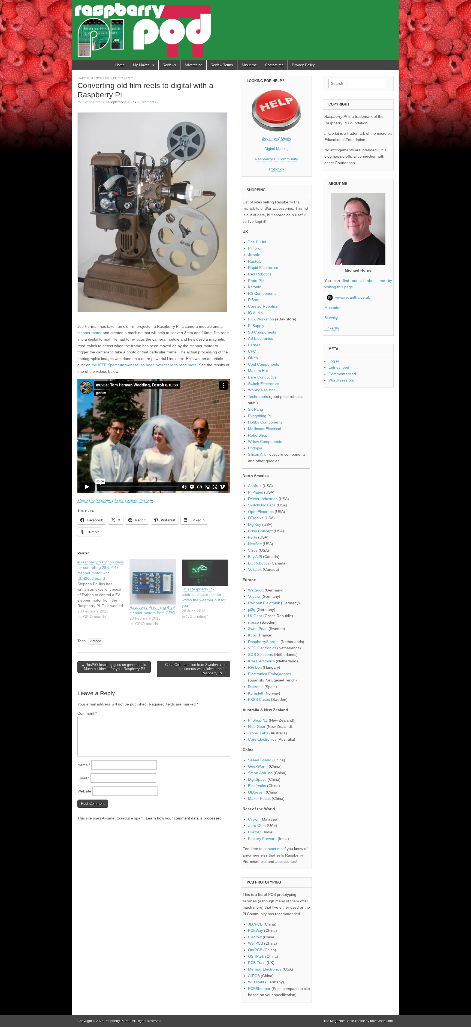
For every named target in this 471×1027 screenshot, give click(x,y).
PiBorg (253, 300)
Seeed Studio (259, 760)
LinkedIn (331, 328)
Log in (333, 361)
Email (83, 778)
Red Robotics (259, 274)
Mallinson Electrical (264, 429)
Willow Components (265, 441)
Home (120, 65)
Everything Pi (259, 416)
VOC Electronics (262, 648)
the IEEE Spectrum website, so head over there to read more (144, 365)
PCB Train (256, 962)
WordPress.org (341, 380)
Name (83, 765)
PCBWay (255, 930)
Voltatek (255, 569)
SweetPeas (257, 628)
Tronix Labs (258, 733)
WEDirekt (256, 982)
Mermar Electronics (265, 969)
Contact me (274, 65)
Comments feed (342, 374)
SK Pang (255, 409)
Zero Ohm (257, 825)
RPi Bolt (255, 667)
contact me (273, 848)
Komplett (255, 693)
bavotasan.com (381, 1021)
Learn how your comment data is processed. (184, 818)
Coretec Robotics (263, 306)
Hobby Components (265, 422)
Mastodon (333, 307)
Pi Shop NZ (258, 720)
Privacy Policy (303, 65)
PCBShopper (259, 988)
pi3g (251, 609)
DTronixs (255, 518)
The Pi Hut (257, 242)
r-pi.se (253, 622)
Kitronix (254, 287)
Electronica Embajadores (269, 674)
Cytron (253, 819)
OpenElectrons (261, 511)
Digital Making (276, 148)
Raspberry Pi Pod (117, 1021)
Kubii (252, 635)
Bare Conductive (262, 377)
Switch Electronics (263, 384)
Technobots (258, 396)
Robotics (276, 169)
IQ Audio (255, 313)
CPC (252, 351)
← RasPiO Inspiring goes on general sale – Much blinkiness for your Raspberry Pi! (113, 667)
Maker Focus (259, 798)
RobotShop (257, 435)
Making (83, 78)
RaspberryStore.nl (263, 641)
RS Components (262, 293)
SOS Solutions (260, 654)
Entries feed (338, 367)
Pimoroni (255, 248)
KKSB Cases (259, 699)
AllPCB (254, 976)
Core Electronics (262, 739)
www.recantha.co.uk (352, 297)
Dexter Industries (262, 499)
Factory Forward (262, 838)
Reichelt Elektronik (264, 603)
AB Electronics (260, 338)
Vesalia (254, 596)
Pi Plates (255, 492)
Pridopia (255, 448)
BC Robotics (258, 563)
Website (84, 791)
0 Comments (146, 102)
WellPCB (255, 943)
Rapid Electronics (263, 267)
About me (249, 65)
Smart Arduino (260, 773)
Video (128, 78)
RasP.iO (255, 261)
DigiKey (254, 524)
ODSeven (256, 792)
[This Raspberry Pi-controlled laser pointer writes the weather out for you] (205, 572)
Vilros (253, 550)
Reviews (169, 65)
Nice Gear (256, 726)
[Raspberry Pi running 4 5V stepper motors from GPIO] (152, 582)
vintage (95, 641)
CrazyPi (254, 832)
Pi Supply (256, 325)
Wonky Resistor (261, 390)
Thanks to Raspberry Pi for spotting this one (115, 500)
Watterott (256, 590)
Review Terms (222, 65)
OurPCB (255, 950)
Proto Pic (256, 280)
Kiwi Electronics (261, 661)
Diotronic (255, 686)
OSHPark (256, 956)
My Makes (141, 65)
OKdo (253, 358)
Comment (87, 713)
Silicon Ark (257, 454)
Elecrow (255, 937)
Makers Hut (258, 370)
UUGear (255, 616)
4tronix (254, 255)
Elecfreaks (257, 785)
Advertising (193, 65)
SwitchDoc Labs (262, 505)
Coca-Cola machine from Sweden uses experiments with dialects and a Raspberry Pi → (196, 669)
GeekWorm (258, 766)
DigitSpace (257, 779)
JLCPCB (255, 924)
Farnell (254, 345)
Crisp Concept (260, 531)
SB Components (262, 332)
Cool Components (263, 364)
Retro (118, 78)
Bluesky (331, 318)
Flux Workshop (261, 319)
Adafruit (254, 486)
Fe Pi (252, 537)
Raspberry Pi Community (276, 159)
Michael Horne (91, 102)
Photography (101, 78)
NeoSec (255, 544)
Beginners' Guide (276, 138)
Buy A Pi (255, 556)
